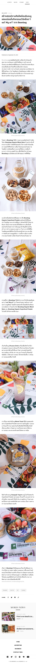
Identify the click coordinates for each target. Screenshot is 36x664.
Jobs (18, 641)
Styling (21, 631)
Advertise (18, 645)
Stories (21, 2)
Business (18, 648)
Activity (9, 2)
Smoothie (5, 590)
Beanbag (5, 60)
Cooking (23, 590)
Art (17, 590)
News (27, 2)
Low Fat (12, 590)
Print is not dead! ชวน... (25, 616)
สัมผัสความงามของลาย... (25, 629)
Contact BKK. (18, 652)
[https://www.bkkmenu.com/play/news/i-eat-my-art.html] (18, 597)
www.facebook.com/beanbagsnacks (13, 581)
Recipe (15, 2)
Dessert (10, 13)
